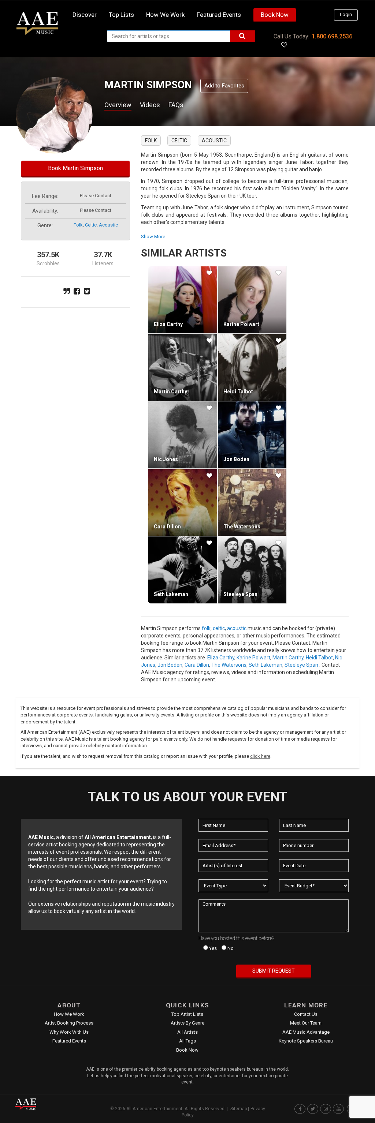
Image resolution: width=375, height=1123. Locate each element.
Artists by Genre (187, 1023)
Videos (150, 105)
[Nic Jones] (182, 434)
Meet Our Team (306, 1023)
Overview (117, 105)
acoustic (108, 225)
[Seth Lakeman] (182, 569)
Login (346, 14)
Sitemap (238, 1108)
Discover (85, 14)
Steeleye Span (240, 594)
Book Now (275, 14)
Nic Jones (166, 459)
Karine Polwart (241, 324)
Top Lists (121, 14)
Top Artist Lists (187, 1014)
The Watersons (241, 526)
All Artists (187, 1032)
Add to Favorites (224, 85)
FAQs (175, 105)
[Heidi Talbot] (252, 367)
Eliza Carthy (168, 324)
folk (78, 225)
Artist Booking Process (69, 1023)
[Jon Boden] (252, 434)
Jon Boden (236, 459)
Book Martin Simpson (75, 168)
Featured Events (219, 14)
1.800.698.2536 (332, 36)
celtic (91, 225)
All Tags (187, 1041)
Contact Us (306, 1014)
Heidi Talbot (238, 391)
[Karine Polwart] (252, 299)
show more (153, 236)
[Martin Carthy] (182, 367)
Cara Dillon (167, 526)
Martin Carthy (170, 391)
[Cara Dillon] (182, 502)
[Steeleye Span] (252, 569)
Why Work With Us (69, 1032)
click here (260, 756)
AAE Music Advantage (306, 1032)
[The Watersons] (252, 502)
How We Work (69, 1014)
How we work (165, 14)
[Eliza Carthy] (182, 299)
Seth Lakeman (171, 594)
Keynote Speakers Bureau (306, 1041)
